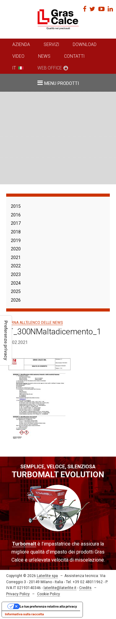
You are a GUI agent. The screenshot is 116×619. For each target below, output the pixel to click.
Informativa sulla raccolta (24, 614)
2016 (16, 214)
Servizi (51, 44)
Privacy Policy (18, 594)
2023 (16, 274)
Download (85, 44)
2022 (16, 265)
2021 (16, 257)
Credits (85, 588)
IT (14, 67)
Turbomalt (24, 544)
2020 (16, 248)
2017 (16, 223)
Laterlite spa (47, 576)
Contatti (74, 56)
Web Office (49, 67)
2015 (16, 206)
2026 (16, 300)
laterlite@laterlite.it (60, 588)
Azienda (21, 44)
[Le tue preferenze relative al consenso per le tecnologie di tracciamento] (6, 340)
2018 (16, 231)
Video (18, 56)
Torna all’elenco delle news (34, 322)
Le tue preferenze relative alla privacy (48, 606)
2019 (16, 240)
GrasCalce (58, 19)
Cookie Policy (48, 594)
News (44, 56)
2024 (16, 283)
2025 (16, 291)
